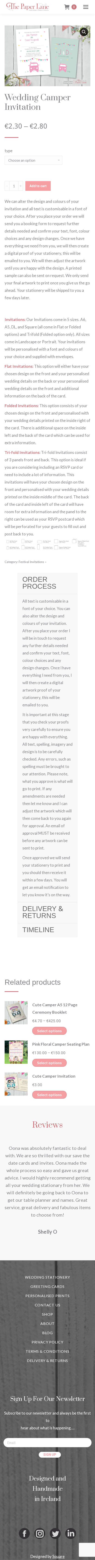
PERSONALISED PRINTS (47, 1295)
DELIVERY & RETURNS (47, 1360)
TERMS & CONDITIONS (47, 1351)
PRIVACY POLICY (47, 1342)
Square (58, 1556)
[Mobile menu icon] (85, 7)
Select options (49, 1030)
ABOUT (47, 1323)
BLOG (47, 1332)
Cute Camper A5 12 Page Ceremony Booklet (54, 1008)
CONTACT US (47, 1305)
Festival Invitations (31, 562)
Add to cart (38, 186)
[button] (84, 32)
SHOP (47, 1314)
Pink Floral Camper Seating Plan (60, 1044)
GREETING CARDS (47, 1286)
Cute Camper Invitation (53, 1076)
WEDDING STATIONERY (47, 1277)
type (8, 150)
